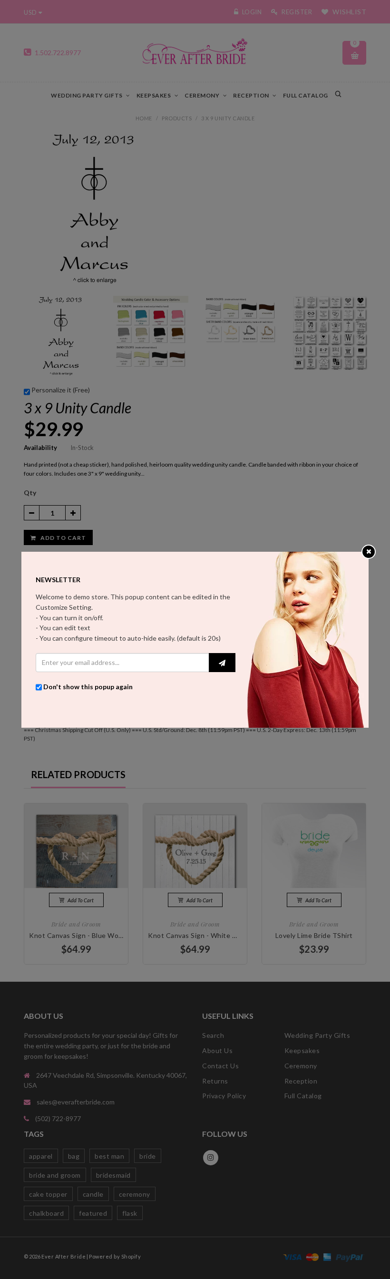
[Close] (368, 551)
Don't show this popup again (88, 687)
